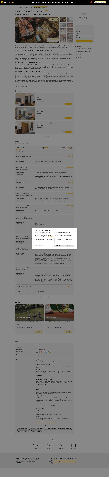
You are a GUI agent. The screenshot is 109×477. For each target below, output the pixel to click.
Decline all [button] (59, 245)
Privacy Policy (51, 236)
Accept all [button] (69, 245)
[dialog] (54, 238)
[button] (39, 245)
